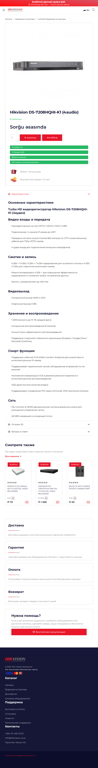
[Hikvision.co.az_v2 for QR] (15, 10)
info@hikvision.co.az (15, 738)
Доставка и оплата (15, 709)
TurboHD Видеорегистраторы (52, 19)
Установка (10, 714)
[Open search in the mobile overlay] (93, 9)
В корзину (30, 137)
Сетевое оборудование (17, 698)
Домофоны (11, 694)
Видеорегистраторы (25, 19)
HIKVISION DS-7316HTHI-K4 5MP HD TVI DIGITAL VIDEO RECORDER (47, 490)
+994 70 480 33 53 (14, 733)
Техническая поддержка (18, 723)
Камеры (9, 685)
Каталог (9, 19)
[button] (86, 10)
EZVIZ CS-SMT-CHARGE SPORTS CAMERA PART (79, 487)
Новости (9, 718)
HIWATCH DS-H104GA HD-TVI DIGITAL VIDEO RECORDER (17, 488)
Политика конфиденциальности (20, 755)
